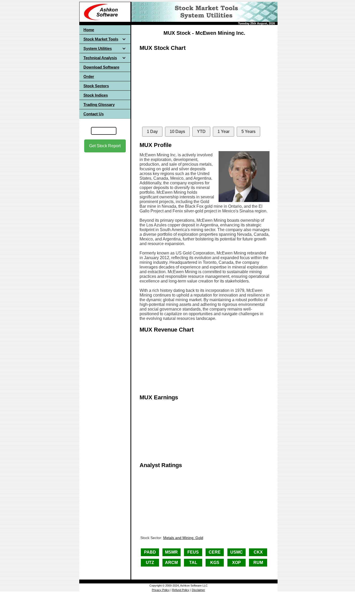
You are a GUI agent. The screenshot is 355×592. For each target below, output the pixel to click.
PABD (150, 552)
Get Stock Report (105, 146)
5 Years (248, 131)
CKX (258, 552)
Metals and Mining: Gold (183, 538)
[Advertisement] (105, 234)
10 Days (177, 131)
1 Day (152, 131)
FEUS (193, 552)
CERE (215, 552)
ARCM (171, 562)
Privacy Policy (161, 589)
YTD (201, 131)
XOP (236, 562)
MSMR (171, 552)
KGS (214, 562)
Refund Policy (180, 589)
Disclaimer (198, 589)
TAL (193, 562)
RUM (258, 562)
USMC (236, 552)
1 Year (223, 131)
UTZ (150, 562)
